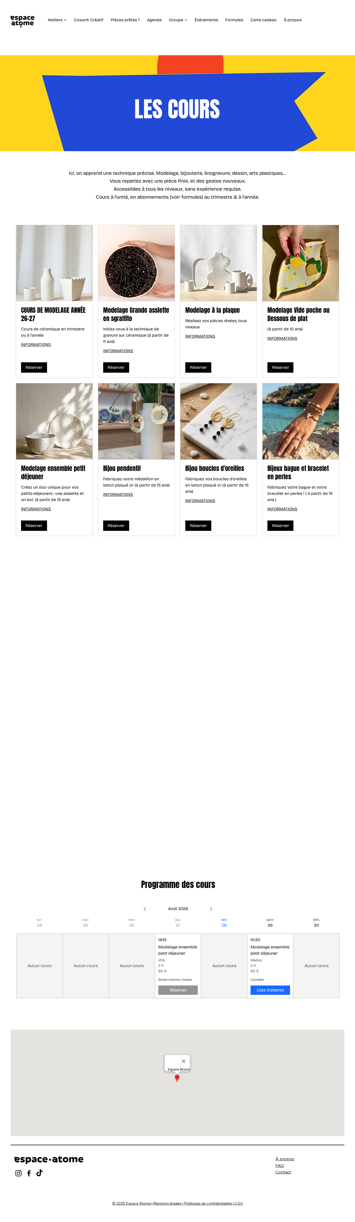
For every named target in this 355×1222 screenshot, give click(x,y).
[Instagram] (18, 1173)
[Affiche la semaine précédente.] (145, 909)
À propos (284, 1158)
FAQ (279, 1165)
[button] (34, 367)
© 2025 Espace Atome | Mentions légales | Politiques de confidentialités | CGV (177, 1203)
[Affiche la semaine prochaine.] (211, 909)
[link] (54, 314)
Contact (283, 1172)
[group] (39, 957)
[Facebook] (29, 1173)
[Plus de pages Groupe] (186, 20)
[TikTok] (39, 1173)
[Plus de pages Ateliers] (65, 20)
